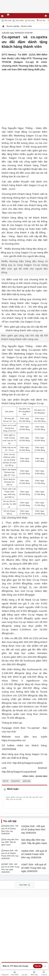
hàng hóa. (15, 781)
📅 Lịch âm (41, 20)
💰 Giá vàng (29, 20)
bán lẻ (5, 781)
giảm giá (26, 781)
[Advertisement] (24, 95)
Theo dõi (38, 966)
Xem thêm (23, 885)
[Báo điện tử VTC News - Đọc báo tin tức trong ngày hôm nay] (16, 15)
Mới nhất (7, 20)
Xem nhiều (19, 20)
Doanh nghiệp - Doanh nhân (19, 26)
